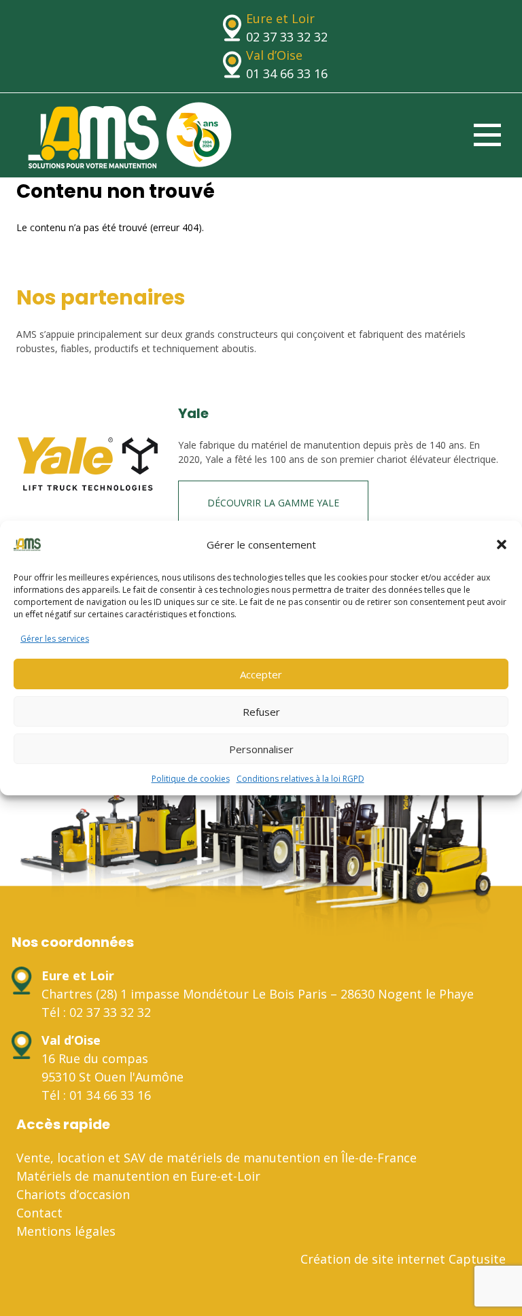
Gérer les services (54, 638)
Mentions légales (66, 1231)
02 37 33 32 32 (287, 37)
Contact (39, 1213)
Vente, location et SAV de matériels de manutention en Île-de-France (216, 1157)
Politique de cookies (191, 778)
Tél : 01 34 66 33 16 (96, 1095)
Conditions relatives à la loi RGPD (300, 778)
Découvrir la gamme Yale (273, 502)
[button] (501, 544)
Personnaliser (261, 749)
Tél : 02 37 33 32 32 (96, 1012)
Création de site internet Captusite (403, 1259)
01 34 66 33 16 (287, 73)
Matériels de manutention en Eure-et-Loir (138, 1176)
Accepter (261, 674)
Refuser (261, 711)
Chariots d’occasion (73, 1194)
